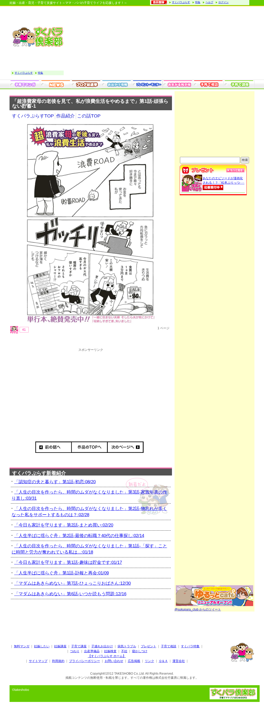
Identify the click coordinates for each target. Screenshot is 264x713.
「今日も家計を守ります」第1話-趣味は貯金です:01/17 (68, 562)
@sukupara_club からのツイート (198, 609)
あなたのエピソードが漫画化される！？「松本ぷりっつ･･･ (223, 180)
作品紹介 (65, 115)
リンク (149, 661)
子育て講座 (79, 646)
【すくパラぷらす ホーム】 (107, 656)
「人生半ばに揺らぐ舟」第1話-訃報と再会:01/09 (61, 573)
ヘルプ (209, 2)
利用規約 (58, 661)
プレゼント (148, 646)
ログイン (223, 2)
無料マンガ (21, 646)
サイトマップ (38, 661)
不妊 (124, 651)
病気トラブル (127, 646)
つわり (74, 651)
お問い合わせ (114, 661)
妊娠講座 (60, 646)
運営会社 (178, 661)
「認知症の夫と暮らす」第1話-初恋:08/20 (55, 481)
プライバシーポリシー (84, 661)
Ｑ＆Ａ (163, 661)
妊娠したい (42, 646)
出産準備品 (92, 651)
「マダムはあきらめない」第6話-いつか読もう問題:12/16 (70, 593)
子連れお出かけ (102, 646)
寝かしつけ (139, 651)
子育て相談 (168, 646)
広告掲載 (134, 661)
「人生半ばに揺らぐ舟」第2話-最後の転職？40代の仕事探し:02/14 (79, 535)
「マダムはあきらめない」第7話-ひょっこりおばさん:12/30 (72, 583)
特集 (197, 2)
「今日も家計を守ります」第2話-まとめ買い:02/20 (63, 525)
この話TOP (89, 115)
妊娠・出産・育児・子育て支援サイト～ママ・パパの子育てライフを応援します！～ (68, 3)
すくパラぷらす (181, 2)
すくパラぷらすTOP (33, 115)
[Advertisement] (160, 43)
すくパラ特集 (190, 646)
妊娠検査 (110, 651)
